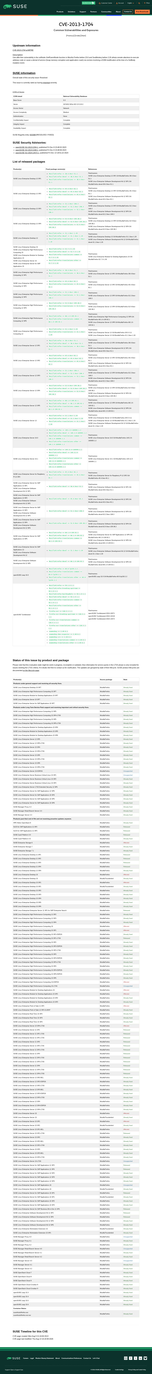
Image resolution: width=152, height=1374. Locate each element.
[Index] (78, 35)
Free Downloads (142, 12)
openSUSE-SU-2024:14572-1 (27, 153)
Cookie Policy (142, 1369)
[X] (135, 1358)
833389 (33, 135)
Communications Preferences (71, 1358)
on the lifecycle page (31, 670)
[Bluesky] (145, 1358)
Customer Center (106, 3)
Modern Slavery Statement (44, 1358)
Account (121, 3)
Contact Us (128, 12)
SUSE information (24, 73)
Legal (32, 1358)
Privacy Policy (132, 1369)
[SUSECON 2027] (88, 3)
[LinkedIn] (140, 1358)
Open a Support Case (16, 1370)
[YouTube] (125, 1358)
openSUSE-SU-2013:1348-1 (26, 150)
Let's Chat (96, 1358)
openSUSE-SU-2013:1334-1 (26, 147)
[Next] (83, 35)
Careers (25, 1358)
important (46, 83)
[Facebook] (130, 1358)
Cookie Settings (119, 1369)
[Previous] (70, 35)
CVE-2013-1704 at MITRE (23, 50)
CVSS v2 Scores (18, 92)
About (57, 1358)
